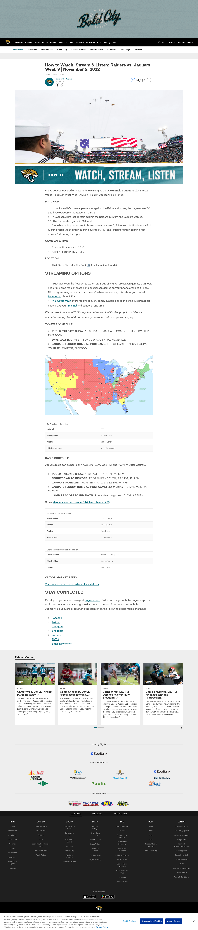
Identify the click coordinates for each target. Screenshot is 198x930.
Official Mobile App (181, 826)
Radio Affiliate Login (150, 850)
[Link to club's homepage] (7, 42)
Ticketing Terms (95, 855)
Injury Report (12, 835)
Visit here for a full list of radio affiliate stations (72, 584)
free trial (72, 305)
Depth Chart (12, 839)
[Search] (159, 42)
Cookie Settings (129, 921)
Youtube (56, 635)
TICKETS (95, 822)
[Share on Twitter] (138, 81)
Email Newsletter (62, 643)
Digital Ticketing (95, 859)
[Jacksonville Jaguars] (99, 909)
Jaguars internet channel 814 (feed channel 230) (81, 502)
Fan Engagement (122, 826)
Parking (41, 835)
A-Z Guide (69, 846)
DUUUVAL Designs (122, 855)
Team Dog (12, 868)
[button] (95, 728)
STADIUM (69, 822)
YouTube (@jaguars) (182, 831)
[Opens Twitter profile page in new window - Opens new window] (61, 84)
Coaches (12, 844)
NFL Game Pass (61, 301)
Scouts (12, 848)
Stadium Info (41, 831)
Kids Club (122, 877)
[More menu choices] (119, 42)
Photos (150, 831)
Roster (12, 826)
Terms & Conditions (181, 877)
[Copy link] (149, 80)
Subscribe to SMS (181, 855)
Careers (181, 864)
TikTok (55, 639)
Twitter (56, 622)
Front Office (12, 853)
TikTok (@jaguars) (181, 850)
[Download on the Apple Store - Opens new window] (89, 897)
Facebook (57, 617)
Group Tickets (95, 844)
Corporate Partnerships (181, 868)
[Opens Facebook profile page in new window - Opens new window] (57, 84)
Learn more (54, 296)
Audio (151, 839)
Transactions (12, 831)
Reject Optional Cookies (152, 921)
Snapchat (57, 630)
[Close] (194, 921)
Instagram (57, 626)
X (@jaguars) (181, 839)
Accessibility (69, 851)
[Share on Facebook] (133, 81)
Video (151, 835)
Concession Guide (40, 850)
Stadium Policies (69, 862)
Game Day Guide (41, 826)
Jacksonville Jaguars (64, 79)
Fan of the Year (122, 859)
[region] (99, 921)
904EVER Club (122, 881)
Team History (12, 857)
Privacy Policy (182, 872)
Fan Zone (122, 831)
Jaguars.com (92, 600)
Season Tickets (95, 839)
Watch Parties (41, 855)
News (151, 826)
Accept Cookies (173, 921)
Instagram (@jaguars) (181, 835)
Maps (41, 839)
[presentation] (182, 728)
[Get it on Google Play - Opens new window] (108, 898)
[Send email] (144, 81)
